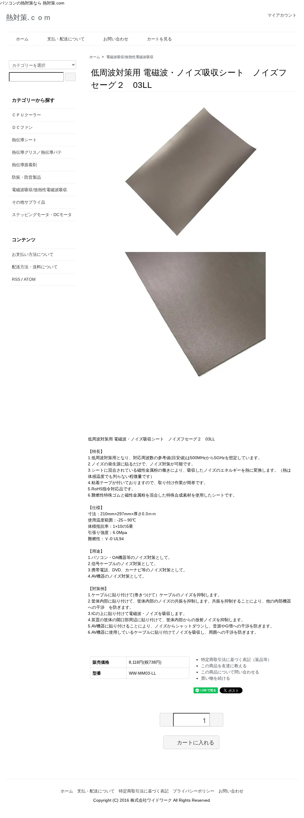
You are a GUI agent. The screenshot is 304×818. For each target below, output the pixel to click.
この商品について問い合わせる (230, 672)
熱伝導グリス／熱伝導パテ (37, 152)
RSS (16, 279)
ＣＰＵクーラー (26, 114)
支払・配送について (66, 39)
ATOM (30, 279)
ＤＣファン (22, 127)
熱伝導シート (24, 139)
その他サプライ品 (28, 202)
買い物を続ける (215, 678)
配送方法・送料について (35, 266)
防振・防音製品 (26, 177)
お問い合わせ (115, 39)
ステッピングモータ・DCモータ (42, 214)
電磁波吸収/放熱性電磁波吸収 (129, 57)
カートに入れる (195, 742)
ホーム (22, 39)
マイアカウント (282, 15)
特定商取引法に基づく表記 (144, 791)
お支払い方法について (32, 254)
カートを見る (159, 39)
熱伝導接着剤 (24, 164)
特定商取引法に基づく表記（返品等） (236, 659)
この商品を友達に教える (224, 665)
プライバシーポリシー (193, 791)
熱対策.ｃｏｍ (28, 17)
